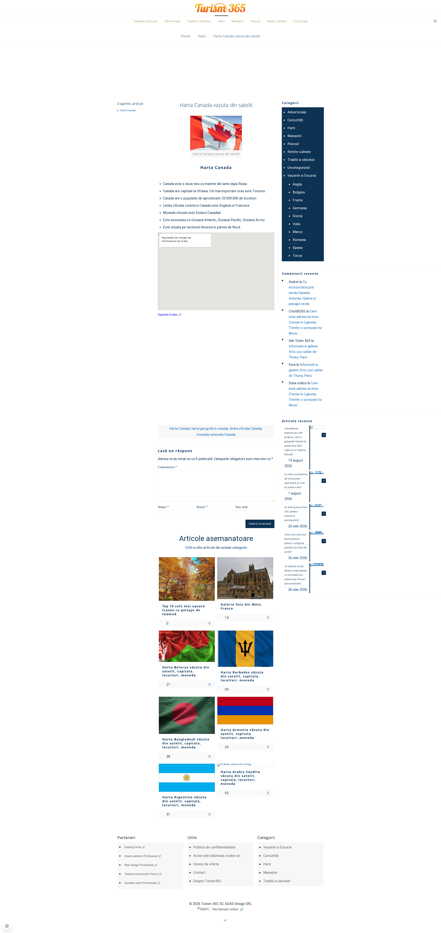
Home (185, 36)
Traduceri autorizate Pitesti (141, 874)
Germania (300, 208)
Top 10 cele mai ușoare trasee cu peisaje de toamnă (183, 610)
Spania (297, 248)
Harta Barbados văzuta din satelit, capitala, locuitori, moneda (242, 676)
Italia (296, 224)
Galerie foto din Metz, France (241, 606)
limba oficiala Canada (246, 428)
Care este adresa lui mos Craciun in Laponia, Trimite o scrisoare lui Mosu (305, 322)
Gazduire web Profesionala (140, 883)
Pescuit (293, 144)
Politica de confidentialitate (214, 847)
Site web (241, 507)
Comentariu (167, 467)
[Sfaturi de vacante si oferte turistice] (220, 8)
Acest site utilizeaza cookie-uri (216, 856)
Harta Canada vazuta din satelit (236, 36)
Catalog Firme (132, 847)
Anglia (297, 184)
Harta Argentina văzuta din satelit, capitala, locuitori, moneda (184, 801)
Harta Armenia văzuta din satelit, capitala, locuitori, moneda (245, 734)
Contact (199, 872)
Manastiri (294, 136)
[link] (216, 137)
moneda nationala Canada (216, 434)
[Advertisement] (220, 70)
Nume (163, 507)
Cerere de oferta (206, 864)
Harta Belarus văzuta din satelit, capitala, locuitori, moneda (185, 671)
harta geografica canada (210, 428)
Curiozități (295, 120)
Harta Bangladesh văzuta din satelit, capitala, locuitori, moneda (185, 743)
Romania (299, 240)
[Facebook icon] (220, 920)
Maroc (298, 232)
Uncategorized (299, 168)
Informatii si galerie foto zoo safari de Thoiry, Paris (303, 351)
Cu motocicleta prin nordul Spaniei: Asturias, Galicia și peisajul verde (302, 293)
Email (202, 507)
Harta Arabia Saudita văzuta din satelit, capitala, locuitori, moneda (240, 778)
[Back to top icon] (424, 926)
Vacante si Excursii (302, 175)
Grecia (297, 216)
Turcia (297, 256)
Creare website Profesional (140, 856)
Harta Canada (128, 110)
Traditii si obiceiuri (301, 160)
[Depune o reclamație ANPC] (220, 909)
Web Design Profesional (138, 865)
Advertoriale (297, 112)
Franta (297, 200)
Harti (202, 36)
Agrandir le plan (168, 314)
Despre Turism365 (207, 881)
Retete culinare (299, 152)
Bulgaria (299, 192)
